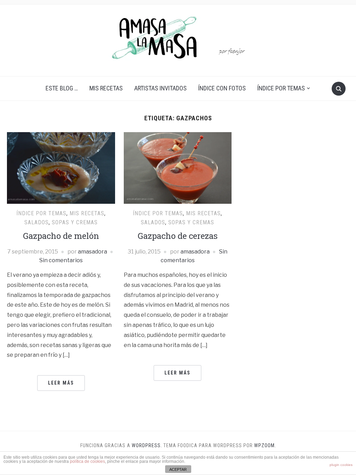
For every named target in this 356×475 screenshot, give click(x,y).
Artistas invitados (160, 88)
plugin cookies (341, 465)
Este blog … (62, 88)
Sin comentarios (61, 260)
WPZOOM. (265, 445)
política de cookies (87, 461)
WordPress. (147, 445)
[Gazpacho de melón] (61, 167)
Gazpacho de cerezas (178, 235)
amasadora (92, 251)
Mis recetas (106, 88)
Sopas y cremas (75, 222)
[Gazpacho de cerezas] (178, 167)
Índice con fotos (222, 88)
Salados (36, 222)
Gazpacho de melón (61, 235)
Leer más (61, 383)
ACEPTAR (178, 469)
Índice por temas (281, 88)
